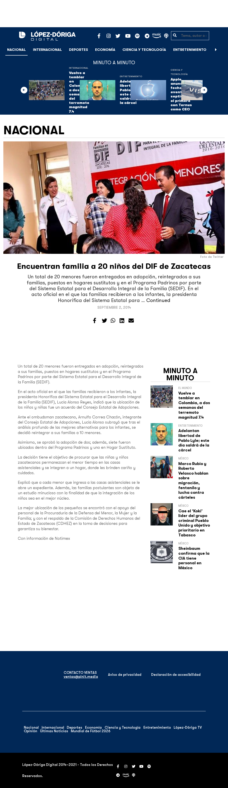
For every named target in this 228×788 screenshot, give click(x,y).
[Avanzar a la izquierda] (24, 90)
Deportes (78, 50)
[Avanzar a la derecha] (216, 49)
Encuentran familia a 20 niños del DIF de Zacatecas (114, 266)
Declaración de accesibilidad (176, 674)
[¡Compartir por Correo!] (131, 321)
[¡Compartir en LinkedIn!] (122, 321)
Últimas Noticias (54, 731)
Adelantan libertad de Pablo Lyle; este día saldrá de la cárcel (193, 440)
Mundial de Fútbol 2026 (90, 731)
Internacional (47, 50)
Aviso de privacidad (124, 674)
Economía (105, 50)
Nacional (16, 50)
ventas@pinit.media (81, 676)
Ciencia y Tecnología (144, 50)
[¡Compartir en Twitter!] (104, 321)
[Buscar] (222, 49)
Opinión (30, 731)
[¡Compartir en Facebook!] (94, 321)
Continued (158, 300)
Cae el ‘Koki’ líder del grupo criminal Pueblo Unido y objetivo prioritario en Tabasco (194, 523)
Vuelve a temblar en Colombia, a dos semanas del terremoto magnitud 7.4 (194, 405)
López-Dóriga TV (188, 727)
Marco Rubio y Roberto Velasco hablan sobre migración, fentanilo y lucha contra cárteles (193, 480)
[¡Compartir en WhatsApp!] (113, 321)
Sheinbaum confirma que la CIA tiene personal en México (194, 558)
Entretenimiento (189, 50)
